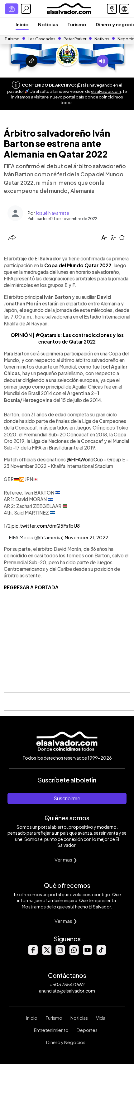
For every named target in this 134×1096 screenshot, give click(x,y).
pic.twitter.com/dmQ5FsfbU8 (46, 526)
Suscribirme (67, 798)
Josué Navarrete (52, 213)
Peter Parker (75, 38)
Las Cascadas (41, 38)
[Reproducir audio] (102, 61)
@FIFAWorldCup (85, 459)
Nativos (101, 38)
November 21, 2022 (86, 537)
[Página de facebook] (33, 953)
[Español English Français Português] (124, 9)
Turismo (76, 24)
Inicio (22, 24)
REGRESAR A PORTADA (31, 587)
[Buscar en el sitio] (26, 9)
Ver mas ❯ (66, 859)
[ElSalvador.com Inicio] (69, 8)
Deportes (87, 1030)
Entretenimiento (51, 1030)
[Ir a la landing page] (31, 61)
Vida (100, 1018)
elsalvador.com (106, 91)
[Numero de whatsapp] (74, 953)
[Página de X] (46, 953)
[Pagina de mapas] (112, 9)
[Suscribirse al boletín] (11, 8)
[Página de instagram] (60, 953)
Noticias (48, 24)
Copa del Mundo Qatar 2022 (77, 265)
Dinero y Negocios (65, 1042)
